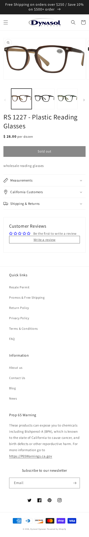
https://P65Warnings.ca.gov (30, 456)
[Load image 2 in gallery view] (44, 99)
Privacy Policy (19, 318)
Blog (12, 388)
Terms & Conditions (23, 328)
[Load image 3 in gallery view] (67, 99)
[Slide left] (5, 100)
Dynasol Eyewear (38, 529)
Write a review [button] (44, 239)
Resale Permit (19, 287)
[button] (6, 22)
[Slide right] (84, 100)
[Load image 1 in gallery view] (21, 99)
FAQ (12, 339)
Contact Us (17, 378)
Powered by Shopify (56, 529)
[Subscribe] (75, 483)
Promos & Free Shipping (26, 297)
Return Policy (19, 308)
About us (16, 368)
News (13, 398)
